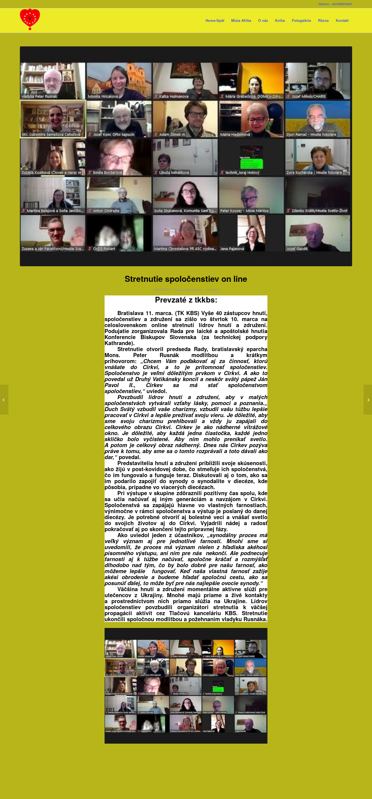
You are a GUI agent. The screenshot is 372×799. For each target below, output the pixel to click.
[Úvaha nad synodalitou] (4, 400)
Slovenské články (189, 289)
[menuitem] (215, 20)
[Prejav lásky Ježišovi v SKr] (368, 400)
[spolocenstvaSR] (186, 156)
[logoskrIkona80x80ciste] (30, 20)
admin (214, 289)
